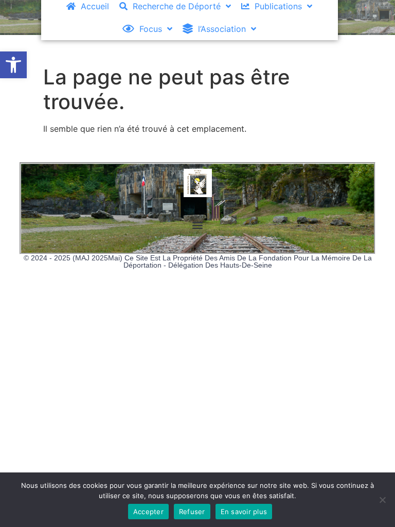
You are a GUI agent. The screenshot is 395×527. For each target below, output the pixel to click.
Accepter (148, 511)
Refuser (192, 511)
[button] (13, 64)
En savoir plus (244, 511)
